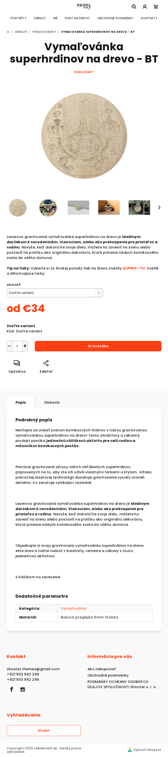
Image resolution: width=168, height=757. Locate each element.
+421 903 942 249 (23, 674)
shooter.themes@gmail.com (33, 669)
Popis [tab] (21, 402)
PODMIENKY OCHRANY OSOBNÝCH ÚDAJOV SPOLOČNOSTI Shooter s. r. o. (122, 684)
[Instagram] (23, 689)
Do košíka (100, 346)
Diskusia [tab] (52, 402)
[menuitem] (18, 18)
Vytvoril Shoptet (147, 750)
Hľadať (43, 730)
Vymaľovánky (74, 608)
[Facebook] (12, 689)
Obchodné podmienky (108, 675)
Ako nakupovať (102, 669)
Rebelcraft (84, 72)
